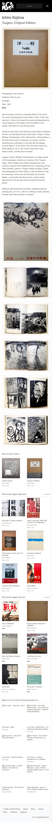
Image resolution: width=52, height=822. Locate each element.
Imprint (25, 809)
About (33, 809)
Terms (5, 812)
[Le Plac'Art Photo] (8, 6)
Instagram (23, 812)
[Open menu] (47, 6)
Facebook (13, 812)
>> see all (46, 494)
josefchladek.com (43, 817)
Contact (40, 809)
